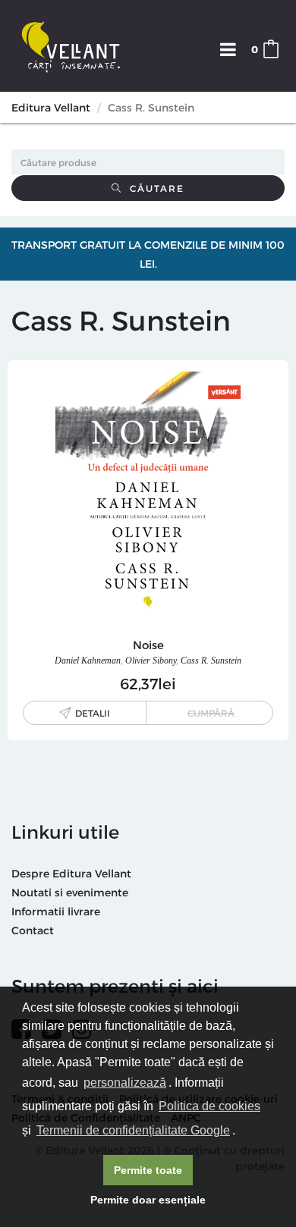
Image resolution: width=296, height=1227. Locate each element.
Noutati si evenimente (69, 892)
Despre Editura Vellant (71, 873)
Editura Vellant (50, 107)
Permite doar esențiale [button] (148, 1200)
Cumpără (211, 713)
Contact (32, 930)
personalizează (124, 1082)
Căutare (153, 188)
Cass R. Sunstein (211, 660)
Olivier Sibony (150, 660)
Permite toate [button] (148, 1170)
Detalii (92, 713)
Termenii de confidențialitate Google (133, 1130)
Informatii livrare (55, 911)
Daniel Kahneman (88, 660)
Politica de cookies (209, 1106)
